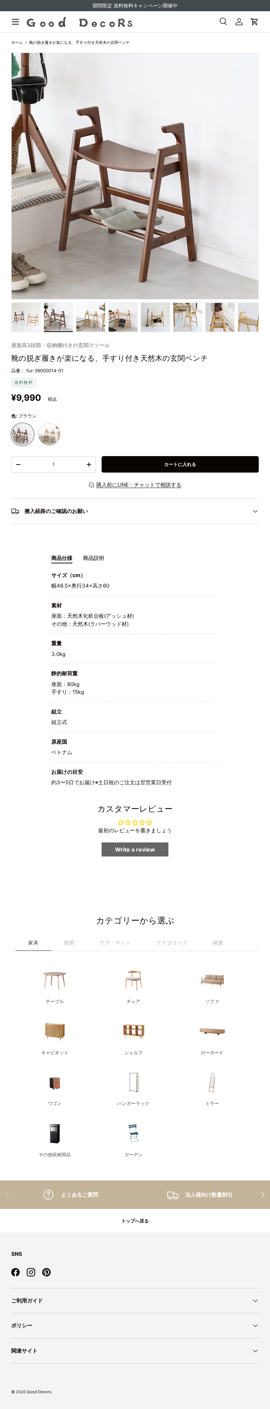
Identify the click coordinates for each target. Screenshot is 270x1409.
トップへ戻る (135, 1221)
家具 (33, 943)
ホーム (17, 42)
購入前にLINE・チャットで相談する (138, 484)
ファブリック (171, 943)
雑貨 (218, 943)
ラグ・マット (115, 943)
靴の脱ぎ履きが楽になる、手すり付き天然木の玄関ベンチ (79, 42)
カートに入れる (180, 464)
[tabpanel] (135, 679)
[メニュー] (15, 21)
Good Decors (39, 1391)
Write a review (135, 849)
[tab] (61, 558)
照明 (69, 943)
